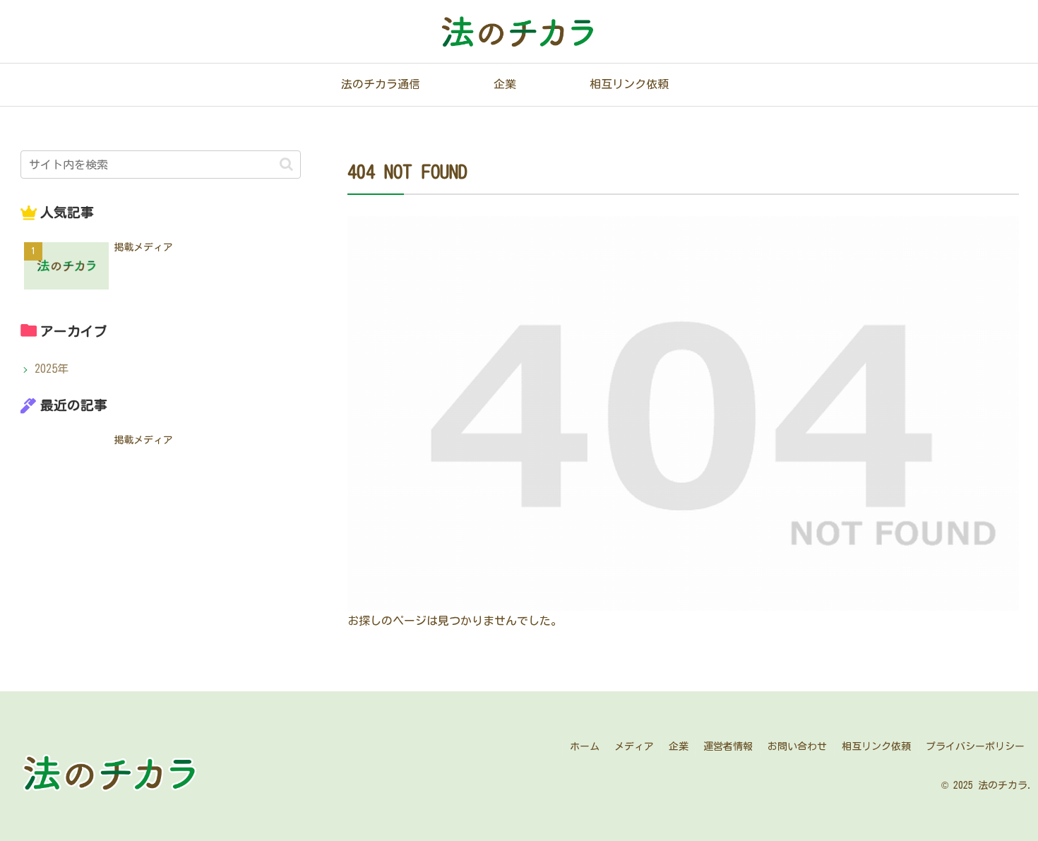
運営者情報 (728, 746)
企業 (678, 746)
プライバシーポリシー (975, 746)
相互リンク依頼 (876, 746)
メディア (634, 746)
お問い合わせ (797, 746)
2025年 (51, 368)
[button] (286, 164)
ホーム (584, 746)
